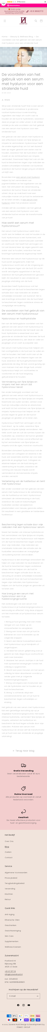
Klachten (9, 894)
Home (4, 36)
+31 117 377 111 (10, 971)
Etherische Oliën (12, 920)
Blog (7, 847)
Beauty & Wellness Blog (21, 36)
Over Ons (9, 841)
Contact (8, 857)
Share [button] (7, 100)
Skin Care (9, 936)
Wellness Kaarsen (13, 947)
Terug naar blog (25, 750)
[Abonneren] (37, 996)
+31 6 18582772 (36, 11)
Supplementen (11, 941)
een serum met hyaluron (28, 177)
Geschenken (10, 925)
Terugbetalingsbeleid (14, 883)
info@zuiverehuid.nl (14, 974)
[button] (4, 21)
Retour (8, 899)
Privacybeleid (11, 878)
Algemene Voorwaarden (16, 872)
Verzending (10, 889)
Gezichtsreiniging (13, 931)
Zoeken (8, 852)
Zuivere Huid (14, 1024)
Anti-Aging (9, 914)
